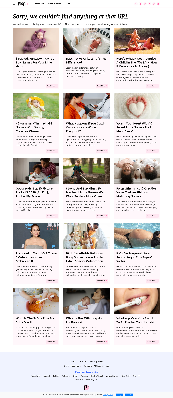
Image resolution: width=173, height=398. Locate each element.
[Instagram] (140, 4)
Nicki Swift (125, 376)
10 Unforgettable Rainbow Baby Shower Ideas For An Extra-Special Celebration (84, 257)
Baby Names (54, 4)
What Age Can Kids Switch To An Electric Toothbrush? (135, 320)
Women (79, 379)
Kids (68, 4)
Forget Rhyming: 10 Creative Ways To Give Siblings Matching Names (136, 192)
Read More (51, 86)
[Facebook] (136, 4)
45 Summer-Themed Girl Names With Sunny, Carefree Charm (34, 127)
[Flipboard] (149, 4)
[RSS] (158, 4)
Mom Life (39, 4)
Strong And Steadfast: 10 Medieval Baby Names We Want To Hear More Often (85, 192)
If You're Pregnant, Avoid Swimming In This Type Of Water (134, 257)
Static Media (75, 366)
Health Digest (97, 376)
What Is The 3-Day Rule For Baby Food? (35, 320)
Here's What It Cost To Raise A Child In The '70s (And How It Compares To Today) (136, 62)
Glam (75, 376)
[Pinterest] (145, 4)
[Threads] (154, 4)
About (72, 362)
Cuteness (66, 376)
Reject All (129, 395)
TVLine (56, 376)
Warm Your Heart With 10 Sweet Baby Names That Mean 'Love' (134, 127)
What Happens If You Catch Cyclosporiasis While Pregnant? (85, 127)
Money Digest (112, 376)
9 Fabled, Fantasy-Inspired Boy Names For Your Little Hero (35, 62)
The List (136, 376)
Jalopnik (46, 376)
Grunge (84, 376)
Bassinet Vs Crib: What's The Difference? (86, 60)
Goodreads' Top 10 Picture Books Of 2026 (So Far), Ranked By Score (34, 192)
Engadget (35, 376)
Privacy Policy (97, 362)
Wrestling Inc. (91, 379)
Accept (119, 395)
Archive (82, 362)
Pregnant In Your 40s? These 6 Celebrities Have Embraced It (36, 257)
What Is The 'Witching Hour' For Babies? (85, 320)
